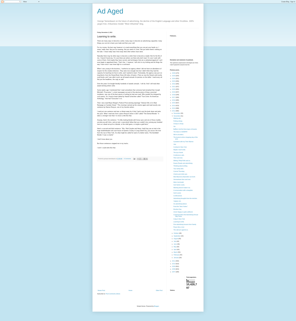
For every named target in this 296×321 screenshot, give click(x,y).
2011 (174, 261)
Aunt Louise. (177, 193)
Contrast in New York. (180, 147)
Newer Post (101, 290)
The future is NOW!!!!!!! (180, 132)
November (177, 116)
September (177, 236)
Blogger (156, 306)
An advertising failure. (180, 204)
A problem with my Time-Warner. (183, 141)
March (176, 252)
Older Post (159, 290)
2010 (174, 264)
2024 (174, 78)
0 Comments (127, 158)
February (177, 255)
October (176, 233)
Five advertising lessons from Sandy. (184, 224)
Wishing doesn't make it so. (181, 187)
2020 (174, 89)
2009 (174, 266)
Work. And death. (178, 182)
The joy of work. (178, 152)
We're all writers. (178, 134)
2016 (174, 100)
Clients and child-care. (180, 174)
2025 (174, 76)
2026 (174, 73)
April (175, 249)
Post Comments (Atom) (113, 294)
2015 (174, 103)
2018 (174, 95)
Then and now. (178, 158)
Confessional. (177, 196)
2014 (174, 105)
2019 (174, 92)
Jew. (174, 144)
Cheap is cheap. (178, 124)
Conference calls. (178, 155)
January (176, 257)
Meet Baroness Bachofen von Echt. (184, 177)
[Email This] (138, 159)
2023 (174, 81)
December (177, 113)
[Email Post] (134, 158)
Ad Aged (110, 11)
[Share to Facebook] (144, 159)
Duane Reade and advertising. (183, 163)
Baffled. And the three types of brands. (185, 129)
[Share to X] (142, 159)
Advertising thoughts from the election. (185, 198)
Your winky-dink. (178, 169)
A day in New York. (179, 219)
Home (130, 290)
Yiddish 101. (177, 201)
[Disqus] (130, 195)
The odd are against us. (180, 230)
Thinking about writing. (180, 166)
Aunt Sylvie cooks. (179, 185)
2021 (174, 86)
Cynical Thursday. (179, 171)
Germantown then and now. (182, 179)
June (175, 244)
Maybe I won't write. (179, 150)
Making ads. (177, 118)
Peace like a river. (179, 227)
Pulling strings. (178, 121)
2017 (174, 97)
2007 (174, 272)
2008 (174, 269)
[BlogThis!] (140, 159)
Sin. (174, 126)
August (176, 238)
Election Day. (177, 209)
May (175, 247)
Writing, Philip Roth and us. (181, 160)
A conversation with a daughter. (183, 190)
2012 (174, 111)
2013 (174, 108)
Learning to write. (178, 222)
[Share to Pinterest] (147, 159)
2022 (174, 84)
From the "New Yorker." (180, 206)
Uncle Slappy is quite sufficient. (183, 212)
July (175, 241)
